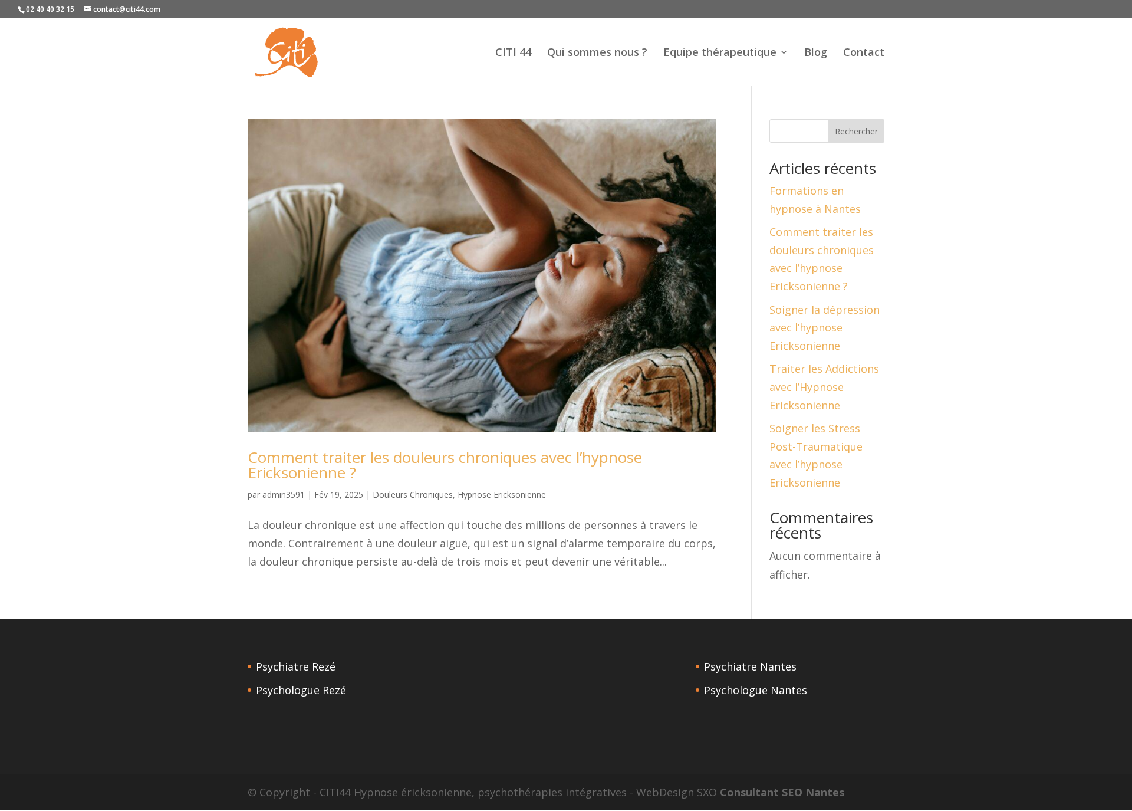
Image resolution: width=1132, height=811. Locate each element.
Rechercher (856, 131)
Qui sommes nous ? (597, 53)
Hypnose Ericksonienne (502, 494)
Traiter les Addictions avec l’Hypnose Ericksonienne (824, 387)
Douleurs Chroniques (413, 494)
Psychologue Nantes (755, 690)
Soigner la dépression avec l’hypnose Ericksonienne (824, 328)
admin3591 (283, 494)
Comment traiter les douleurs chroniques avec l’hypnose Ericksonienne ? (445, 464)
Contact (863, 53)
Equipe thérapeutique (719, 53)
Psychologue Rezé (301, 690)
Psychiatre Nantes (750, 666)
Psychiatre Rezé (295, 666)
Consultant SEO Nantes (782, 792)
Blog (815, 53)
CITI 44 (513, 53)
